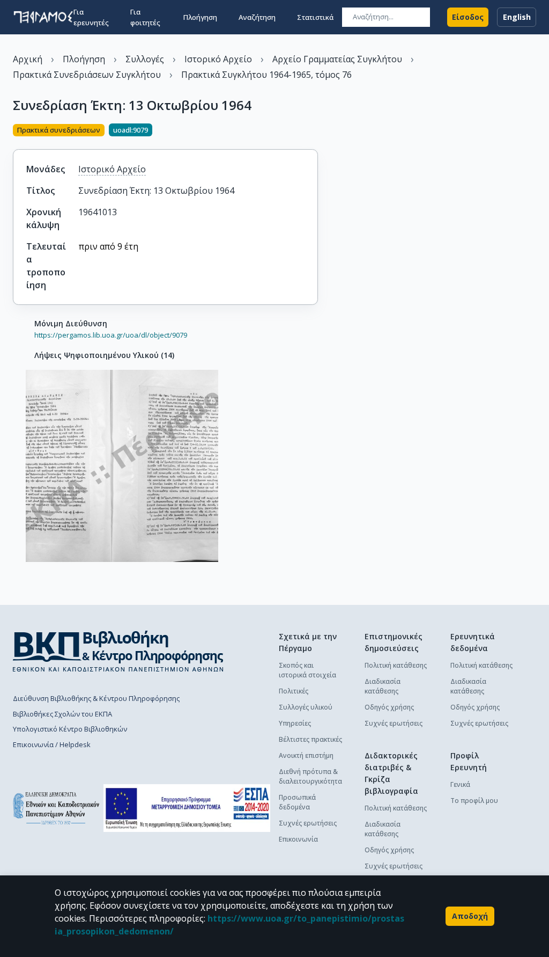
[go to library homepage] (118, 651)
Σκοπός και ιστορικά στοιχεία (307, 670)
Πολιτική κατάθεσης (396, 665)
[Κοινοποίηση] (313, 131)
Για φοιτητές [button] (145, 17)
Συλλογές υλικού (305, 707)
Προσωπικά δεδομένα (297, 802)
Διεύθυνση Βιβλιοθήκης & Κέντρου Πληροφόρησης (96, 698)
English (517, 17)
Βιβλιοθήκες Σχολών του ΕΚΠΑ (62, 714)
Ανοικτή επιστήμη (306, 755)
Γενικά (460, 784)
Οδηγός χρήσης (389, 707)
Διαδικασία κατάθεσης (382, 686)
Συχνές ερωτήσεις (308, 823)
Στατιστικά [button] (315, 17)
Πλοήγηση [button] (200, 17)
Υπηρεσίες (295, 723)
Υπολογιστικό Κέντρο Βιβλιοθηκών (70, 729)
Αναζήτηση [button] (257, 17)
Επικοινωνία (298, 839)
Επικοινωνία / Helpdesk (52, 744)
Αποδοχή (470, 916)
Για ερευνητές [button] (91, 17)
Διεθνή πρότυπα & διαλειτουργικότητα (310, 776)
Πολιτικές (293, 691)
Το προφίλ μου (474, 800)
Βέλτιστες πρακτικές (310, 739)
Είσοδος (468, 17)
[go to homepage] (43, 17)
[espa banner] (186, 808)
